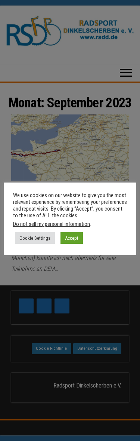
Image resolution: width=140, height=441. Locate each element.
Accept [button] (71, 238)
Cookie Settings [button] (34, 238)
